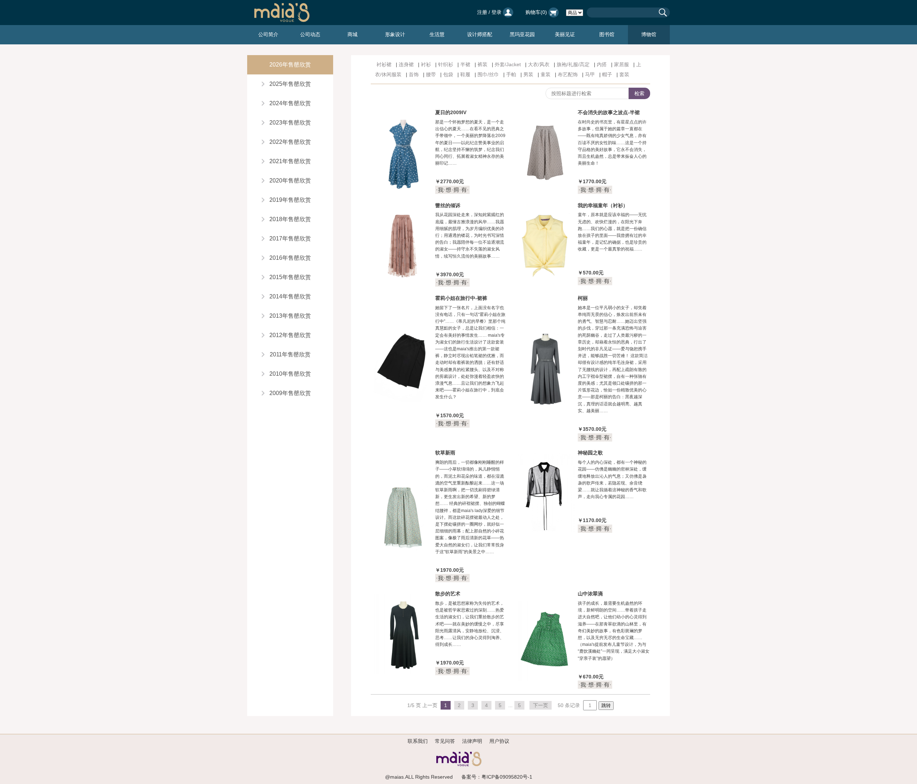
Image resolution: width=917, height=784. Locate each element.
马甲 (590, 74)
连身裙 (406, 64)
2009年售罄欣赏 (290, 393)
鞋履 (465, 74)
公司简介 (268, 34)
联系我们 (418, 741)
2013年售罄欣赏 (290, 316)
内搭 (602, 64)
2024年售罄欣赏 (290, 103)
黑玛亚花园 (522, 34)
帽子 (607, 74)
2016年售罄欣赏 (290, 258)
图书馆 (606, 34)
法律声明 (472, 741)
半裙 (465, 64)
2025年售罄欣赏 (290, 84)
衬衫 (426, 64)
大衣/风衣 (538, 64)
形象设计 (395, 34)
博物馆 (648, 34)
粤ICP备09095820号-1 (506, 777)
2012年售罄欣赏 (290, 335)
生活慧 (437, 34)
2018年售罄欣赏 (290, 219)
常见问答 (445, 741)
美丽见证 (565, 34)
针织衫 (445, 64)
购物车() (536, 12)
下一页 (540, 705)
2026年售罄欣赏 (290, 65)
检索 (639, 93)
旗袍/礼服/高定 (573, 64)
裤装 (482, 64)
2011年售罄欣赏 (290, 354)
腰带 (431, 74)
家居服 (621, 64)
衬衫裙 (384, 64)
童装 (546, 74)
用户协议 (499, 741)
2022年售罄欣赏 (290, 142)
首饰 (414, 74)
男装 (528, 74)
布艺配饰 (568, 74)
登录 (496, 12)
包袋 (448, 74)
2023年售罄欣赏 (290, 123)
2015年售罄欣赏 (290, 277)
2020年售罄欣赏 (290, 180)
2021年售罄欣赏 (290, 161)
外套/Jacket (508, 64)
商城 (352, 34)
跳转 (606, 705)
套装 (624, 74)
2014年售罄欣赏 (290, 296)
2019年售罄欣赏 (290, 200)
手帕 (511, 74)
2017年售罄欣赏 (290, 238)
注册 (482, 12)
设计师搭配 (479, 34)
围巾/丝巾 (488, 74)
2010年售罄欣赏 (290, 374)
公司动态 (310, 34)
